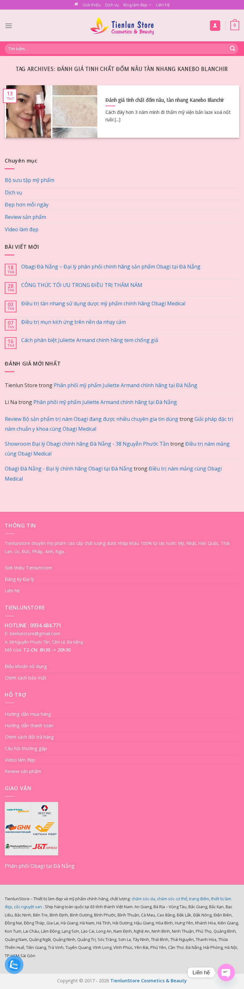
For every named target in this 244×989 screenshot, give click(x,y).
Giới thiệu (92, 5)
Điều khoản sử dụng (26, 666)
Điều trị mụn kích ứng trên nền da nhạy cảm (73, 322)
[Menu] (8, 25)
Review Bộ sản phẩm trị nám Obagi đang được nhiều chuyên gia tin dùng (91, 418)
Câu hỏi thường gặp (26, 748)
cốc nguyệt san (28, 906)
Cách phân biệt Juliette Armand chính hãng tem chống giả (89, 340)
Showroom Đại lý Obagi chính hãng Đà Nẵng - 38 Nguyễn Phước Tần (87, 443)
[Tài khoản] (215, 25)
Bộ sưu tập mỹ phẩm (29, 180)
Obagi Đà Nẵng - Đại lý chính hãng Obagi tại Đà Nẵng (68, 468)
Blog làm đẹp (135, 5)
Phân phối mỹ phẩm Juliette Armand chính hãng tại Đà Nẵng (125, 385)
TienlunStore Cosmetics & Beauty (148, 981)
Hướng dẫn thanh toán (29, 725)
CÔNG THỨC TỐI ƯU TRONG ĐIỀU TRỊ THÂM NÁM (81, 285)
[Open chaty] (226, 972)
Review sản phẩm (25, 216)
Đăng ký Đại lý (19, 579)
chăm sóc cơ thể (172, 899)
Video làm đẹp (21, 229)
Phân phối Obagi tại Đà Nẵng (40, 865)
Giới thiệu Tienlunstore (28, 568)
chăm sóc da (143, 899)
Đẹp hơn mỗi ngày (27, 204)
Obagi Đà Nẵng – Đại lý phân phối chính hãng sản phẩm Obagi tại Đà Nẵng (110, 267)
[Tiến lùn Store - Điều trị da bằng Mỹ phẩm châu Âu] (122, 26)
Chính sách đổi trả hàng (29, 737)
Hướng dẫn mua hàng (28, 714)
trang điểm (199, 899)
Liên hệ (163, 5)
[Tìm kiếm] (232, 49)
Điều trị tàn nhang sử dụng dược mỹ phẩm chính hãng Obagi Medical (103, 304)
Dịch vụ (112, 5)
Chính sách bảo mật (25, 678)
